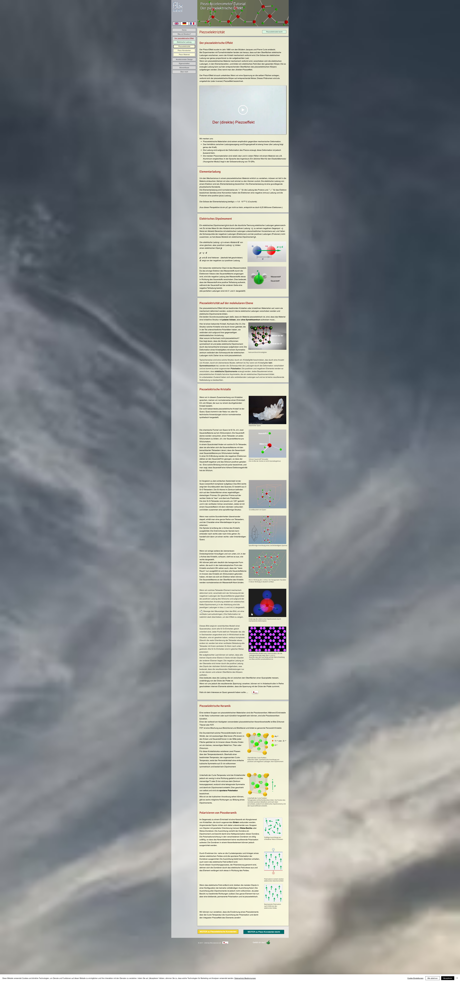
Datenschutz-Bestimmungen (245, 978)
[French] (192, 23)
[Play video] (243, 110)
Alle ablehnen (432, 978)
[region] (178, 7)
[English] (176, 23)
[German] (184, 23)
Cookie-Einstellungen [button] (415, 978)
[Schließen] (457, 978)
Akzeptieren (447, 978)
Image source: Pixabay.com (255, 349)
